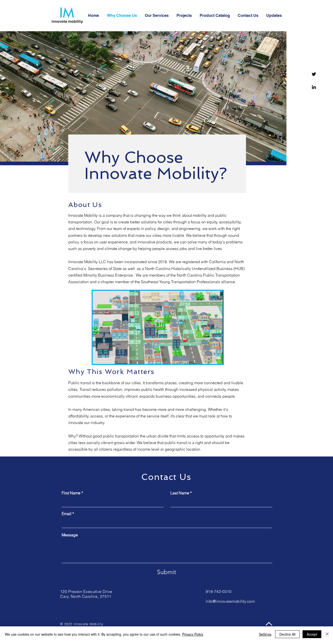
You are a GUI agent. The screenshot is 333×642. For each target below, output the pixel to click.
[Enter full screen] (216, 357)
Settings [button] (265, 634)
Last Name (179, 493)
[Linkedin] (314, 87)
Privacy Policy (192, 634)
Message (70, 535)
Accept (312, 634)
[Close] (327, 634)
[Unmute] (107, 357)
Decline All (287, 634)
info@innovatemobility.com (230, 601)
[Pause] (99, 357)
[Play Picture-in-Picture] (208, 357)
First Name (71, 493)
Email (66, 514)
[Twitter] (314, 74)
